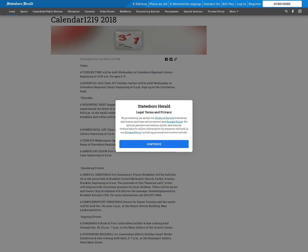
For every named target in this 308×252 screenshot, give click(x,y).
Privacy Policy (175, 121)
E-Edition (140, 4)
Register (255, 4)
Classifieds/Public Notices (48, 11)
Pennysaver (172, 11)
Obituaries (74, 11)
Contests (90, 11)
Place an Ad (158, 4)
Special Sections (193, 11)
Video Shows (107, 11)
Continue (154, 144)
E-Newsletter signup (185, 4)
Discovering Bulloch (148, 11)
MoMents (125, 11)
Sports (24, 11)
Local (12, 11)
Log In (241, 4)
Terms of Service (164, 118)
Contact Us (211, 4)
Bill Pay (228, 4)
